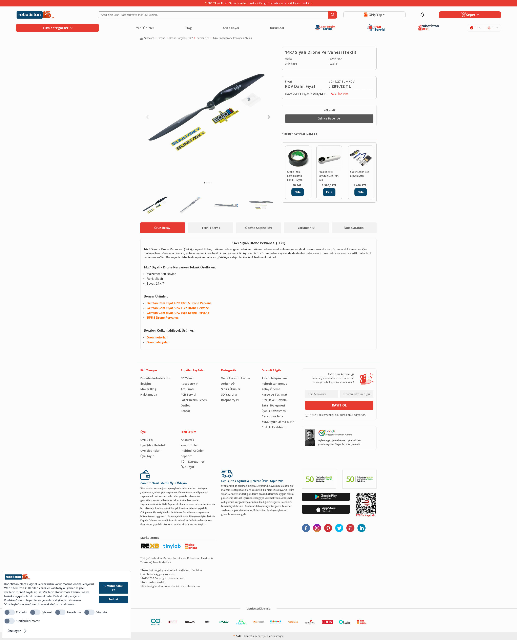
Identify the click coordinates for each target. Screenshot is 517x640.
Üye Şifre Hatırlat (152, 445)
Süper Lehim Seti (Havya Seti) (359, 174)
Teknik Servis (211, 228)
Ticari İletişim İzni (274, 378)
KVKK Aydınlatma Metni (278, 422)
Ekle (298, 192)
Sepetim (186, 456)
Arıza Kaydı (231, 27)
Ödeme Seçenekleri (258, 228)
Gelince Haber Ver (329, 118)
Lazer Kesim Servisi (194, 400)
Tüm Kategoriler (192, 461)
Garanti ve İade (272, 416)
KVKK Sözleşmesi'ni (322, 415)
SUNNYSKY (336, 58)
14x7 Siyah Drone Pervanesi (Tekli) (232, 38)
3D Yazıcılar (229, 394)
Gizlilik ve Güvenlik (274, 400)
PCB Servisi (188, 394)
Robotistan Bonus (274, 383)
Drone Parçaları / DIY (181, 38)
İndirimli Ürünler (192, 451)
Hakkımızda (148, 394)
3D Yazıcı (187, 378)
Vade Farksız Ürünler (235, 378)
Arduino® (187, 389)
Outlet (185, 405)
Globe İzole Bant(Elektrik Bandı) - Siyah (295, 176)
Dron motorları (157, 337)
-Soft (237, 636)
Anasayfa (149, 38)
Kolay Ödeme (271, 389)
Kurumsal (277, 27)
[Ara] (332, 15)
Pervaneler (203, 38)
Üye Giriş (146, 440)
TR (475, 28)
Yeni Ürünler (145, 27)
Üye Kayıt (147, 456)
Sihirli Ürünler (230, 389)
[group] (208, 112)
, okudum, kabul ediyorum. (338, 415)
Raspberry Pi (189, 383)
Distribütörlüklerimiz (155, 378)
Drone (161, 38)
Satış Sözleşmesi (273, 405)
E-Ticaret (247, 636)
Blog (188, 27)
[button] (204, 182)
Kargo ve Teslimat (274, 394)
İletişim (145, 383)
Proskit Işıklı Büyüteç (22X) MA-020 (329, 176)
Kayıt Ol (339, 405)
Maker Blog (148, 389)
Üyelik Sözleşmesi (274, 411)
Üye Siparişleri (150, 451)
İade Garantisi (354, 228)
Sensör (185, 411)
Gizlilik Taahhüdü (274, 427)
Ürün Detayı (162, 228)
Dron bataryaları (158, 342)
